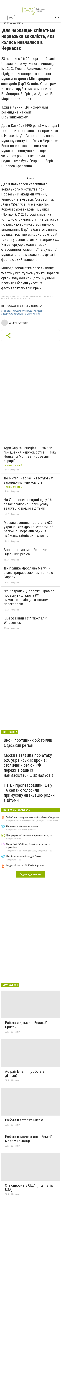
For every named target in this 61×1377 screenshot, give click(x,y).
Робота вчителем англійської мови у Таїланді (28, 1139)
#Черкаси (6, 310)
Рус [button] (11, 17)
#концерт (38, 310)
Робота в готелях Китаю (24, 1120)
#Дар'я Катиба (32, 313)
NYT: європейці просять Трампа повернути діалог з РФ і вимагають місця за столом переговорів (29, 597)
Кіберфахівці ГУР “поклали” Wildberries (26, 620)
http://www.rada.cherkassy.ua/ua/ (21, 306)
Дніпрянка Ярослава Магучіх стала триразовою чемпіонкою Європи (28, 572)
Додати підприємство (30, 874)
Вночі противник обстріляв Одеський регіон (25, 552)
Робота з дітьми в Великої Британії (25, 1025)
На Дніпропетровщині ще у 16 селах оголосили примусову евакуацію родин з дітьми (28, 504)
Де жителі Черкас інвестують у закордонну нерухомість (28, 480)
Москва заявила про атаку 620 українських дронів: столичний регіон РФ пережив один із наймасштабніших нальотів (28, 529)
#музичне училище (22, 310)
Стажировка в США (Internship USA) (29, 1187)
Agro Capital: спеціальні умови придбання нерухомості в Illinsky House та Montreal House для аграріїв (30, 454)
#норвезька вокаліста (12, 313)
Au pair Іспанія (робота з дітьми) (24, 1073)
